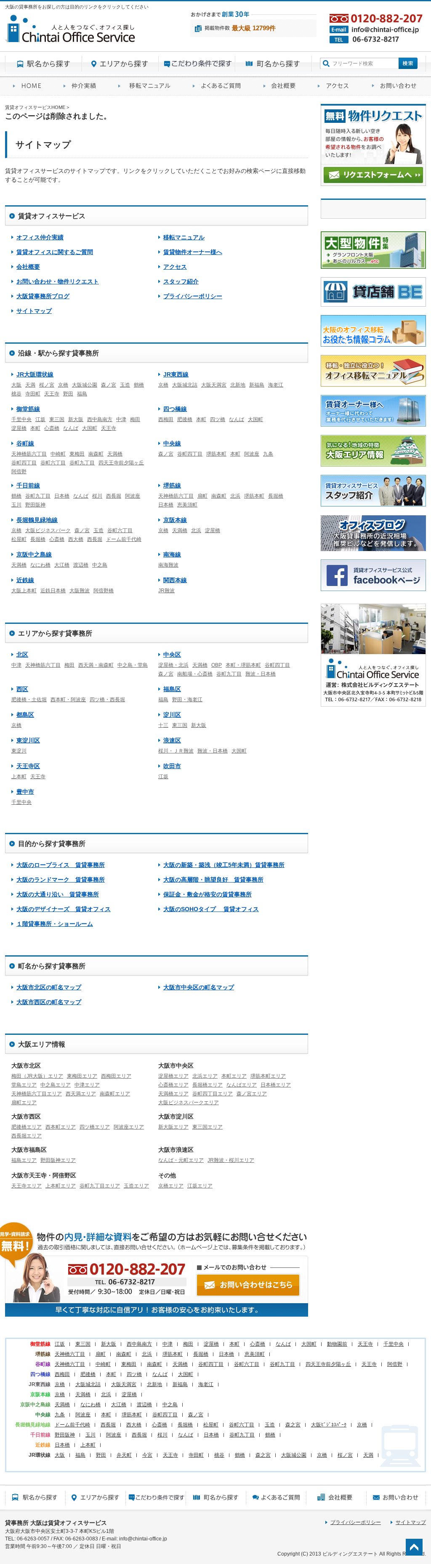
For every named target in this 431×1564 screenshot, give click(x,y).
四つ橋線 (175, 409)
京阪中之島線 (34, 554)
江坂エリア (200, 1186)
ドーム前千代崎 (123, 539)
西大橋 (75, 539)
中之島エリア (55, 1085)
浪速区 (172, 740)
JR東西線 (176, 374)
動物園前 (337, 1344)
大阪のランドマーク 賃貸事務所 (60, 879)
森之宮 (293, 1425)
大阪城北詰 (184, 385)
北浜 (235, 496)
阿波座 (251, 454)
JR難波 (166, 591)
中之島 (99, 565)
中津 (121, 419)
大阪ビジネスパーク (48, 530)
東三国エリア (207, 1127)
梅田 (135, 419)
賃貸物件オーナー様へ (192, 252)
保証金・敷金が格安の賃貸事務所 (207, 894)
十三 (163, 725)
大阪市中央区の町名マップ (198, 987)
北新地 (237, 385)
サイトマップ (34, 310)
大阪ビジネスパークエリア (188, 1102)
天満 (30, 385)
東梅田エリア (82, 1076)
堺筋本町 (216, 454)
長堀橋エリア (207, 1085)
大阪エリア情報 (41, 1044)
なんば (70, 428)
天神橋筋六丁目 (29, 454)
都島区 (25, 714)
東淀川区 (28, 740)
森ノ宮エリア (252, 1094)
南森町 (96, 454)
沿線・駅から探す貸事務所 (58, 353)
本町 (35, 428)
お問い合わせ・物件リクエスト (57, 281)
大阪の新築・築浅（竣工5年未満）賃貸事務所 (224, 865)
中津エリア (87, 1085)
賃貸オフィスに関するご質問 (220, 86)
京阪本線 (175, 520)
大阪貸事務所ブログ (42, 296)
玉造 (125, 385)
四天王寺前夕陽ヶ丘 (121, 463)
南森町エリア (115, 1094)
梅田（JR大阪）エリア (37, 1076)
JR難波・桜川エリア (231, 1160)
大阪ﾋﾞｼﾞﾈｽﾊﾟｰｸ (328, 1425)
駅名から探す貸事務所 (43, 64)
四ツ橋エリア (95, 1127)
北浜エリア (205, 1076)
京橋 (63, 385)
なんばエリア (241, 1085)
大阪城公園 (84, 385)
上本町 (19, 776)
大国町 (89, 428)
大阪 (16, 385)
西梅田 (165, 419)
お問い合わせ (395, 86)
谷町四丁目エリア (212, 1094)
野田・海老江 (187, 699)
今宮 (147, 1455)
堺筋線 (172, 485)
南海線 (172, 554)
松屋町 (19, 539)
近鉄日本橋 (53, 591)
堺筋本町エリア (268, 1076)
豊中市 (25, 791)
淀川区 (172, 714)
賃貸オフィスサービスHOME (30, 86)
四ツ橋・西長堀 (107, 699)
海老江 (275, 385)
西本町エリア (60, 1127)
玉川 (16, 505)
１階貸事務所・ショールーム (54, 923)
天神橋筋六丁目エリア (36, 1094)
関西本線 (175, 580)
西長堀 (113, 496)
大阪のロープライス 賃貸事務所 (60, 865)
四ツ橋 (217, 419)
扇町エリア (24, 1102)
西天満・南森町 (96, 665)
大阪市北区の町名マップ (48, 987)
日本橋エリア (276, 1085)
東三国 (56, 419)
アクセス (337, 86)
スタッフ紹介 (181, 281)
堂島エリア (24, 1085)
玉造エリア (136, 1186)
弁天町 (124, 1455)
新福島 (256, 385)
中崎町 (58, 454)
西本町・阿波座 (68, 699)
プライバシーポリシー (192, 296)
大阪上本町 (24, 591)
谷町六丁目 (53, 463)
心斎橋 (51, 428)
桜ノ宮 (46, 385)
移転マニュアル (147, 86)
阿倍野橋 (103, 591)
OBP (216, 665)
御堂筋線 (28, 409)
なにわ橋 (40, 565)
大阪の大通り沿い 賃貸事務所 (57, 894)
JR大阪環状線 (34, 374)
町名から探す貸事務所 (273, 64)
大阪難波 (79, 591)
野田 (68, 394)
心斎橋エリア (173, 1085)
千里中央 (21, 419)
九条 (268, 454)
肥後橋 (184, 419)
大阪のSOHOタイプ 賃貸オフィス (211, 909)
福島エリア (24, 1160)
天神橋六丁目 (70, 1354)
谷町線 (25, 443)
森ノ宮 (108, 385)
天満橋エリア (173, 1094)
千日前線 (28, 485)
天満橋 (114, 454)
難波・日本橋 (260, 674)
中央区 (172, 654)
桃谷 (16, 394)
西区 (22, 689)
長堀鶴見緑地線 (37, 520)
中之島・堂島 (132, 665)
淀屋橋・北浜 (173, 665)
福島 (82, 394)
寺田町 (32, 394)
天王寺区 (28, 766)
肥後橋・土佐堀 (29, 699)
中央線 (172, 443)
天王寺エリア (26, 1186)
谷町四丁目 (24, 463)
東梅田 (77, 454)
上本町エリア (60, 1186)
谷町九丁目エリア (100, 1186)
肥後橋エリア (26, 1127)
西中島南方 (99, 419)
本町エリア (234, 1076)
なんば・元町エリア (181, 1160)
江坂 (40, 419)
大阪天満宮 (213, 385)
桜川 (97, 496)
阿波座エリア (129, 1127)
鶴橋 (139, 385)
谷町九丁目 (82, 463)
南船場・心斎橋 (195, 674)
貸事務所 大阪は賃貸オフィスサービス (56, 1522)
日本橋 (61, 496)
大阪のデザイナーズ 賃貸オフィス (63, 909)
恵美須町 (187, 505)
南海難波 (168, 565)
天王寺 (51, 394)
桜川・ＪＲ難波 (176, 751)
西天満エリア (81, 1094)
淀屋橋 (19, 428)
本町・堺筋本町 (243, 665)
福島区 (172, 689)
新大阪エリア (173, 1127)
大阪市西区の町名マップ (48, 1002)
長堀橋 (275, 496)
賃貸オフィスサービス (51, 216)
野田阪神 (35, 505)
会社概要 (283, 86)
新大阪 (75, 419)
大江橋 (61, 565)
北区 (22, 654)
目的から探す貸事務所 (197, 64)
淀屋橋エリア (173, 1076)
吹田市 (172, 766)
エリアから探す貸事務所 (120, 64)
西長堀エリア (26, 1136)
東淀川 (19, 751)
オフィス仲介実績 (83, 86)
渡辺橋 (80, 565)
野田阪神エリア (58, 1160)
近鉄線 (25, 580)
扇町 (202, 496)
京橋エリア (171, 1186)
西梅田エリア (116, 1076)
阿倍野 (19, 472)
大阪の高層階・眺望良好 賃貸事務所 (213, 879)
